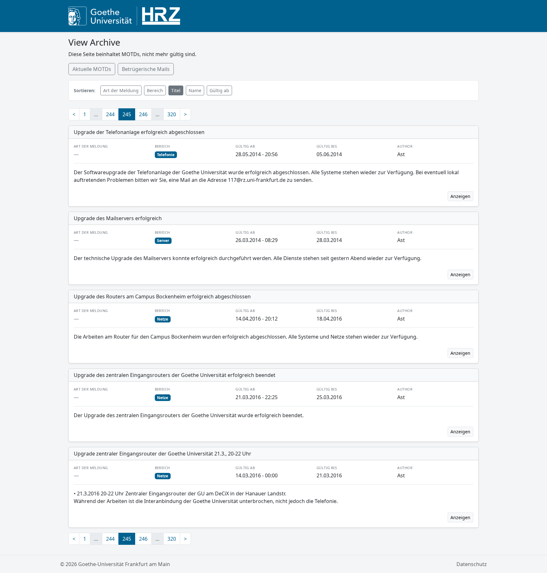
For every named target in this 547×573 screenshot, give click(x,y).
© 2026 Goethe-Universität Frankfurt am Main (115, 564)
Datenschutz (471, 564)
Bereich (155, 90)
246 (143, 114)
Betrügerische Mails (146, 69)
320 (171, 114)
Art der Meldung (121, 90)
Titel (175, 90)
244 (110, 114)
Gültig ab (219, 90)
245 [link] (127, 114)
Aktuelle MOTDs (91, 69)
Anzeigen (460, 196)
